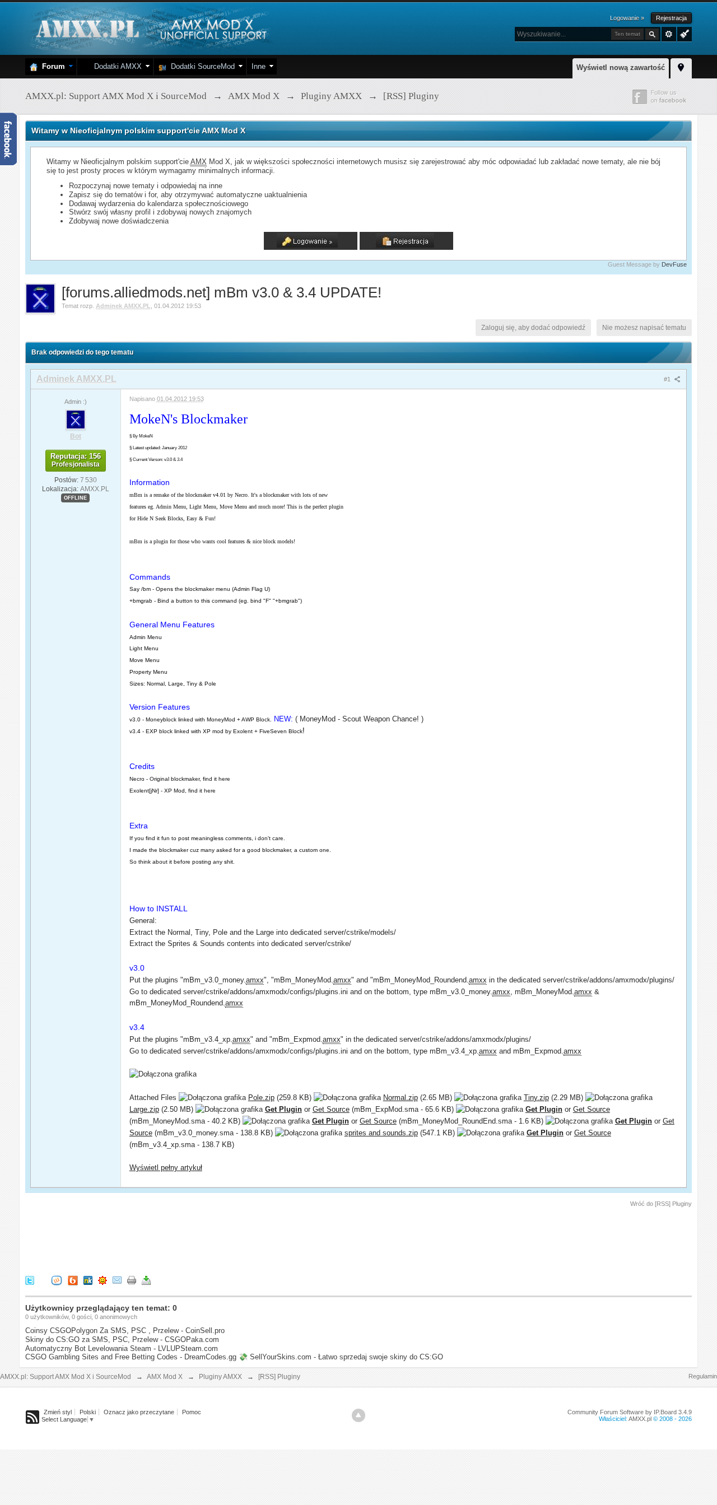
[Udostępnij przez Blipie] (73, 1280)
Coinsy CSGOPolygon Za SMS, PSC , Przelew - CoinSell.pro (125, 1330)
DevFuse (674, 264)
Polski (88, 1412)
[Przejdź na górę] (358, 1415)
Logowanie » (627, 18)
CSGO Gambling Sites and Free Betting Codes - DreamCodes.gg (130, 1357)
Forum (51, 66)
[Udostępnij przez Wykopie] (56, 1280)
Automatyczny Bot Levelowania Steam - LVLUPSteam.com (121, 1348)
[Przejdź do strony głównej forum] (149, 28)
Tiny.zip (536, 1097)
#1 (668, 379)
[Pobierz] (146, 1280)
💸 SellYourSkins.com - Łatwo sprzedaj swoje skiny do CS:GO (341, 1357)
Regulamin (702, 1376)
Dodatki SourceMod (200, 66)
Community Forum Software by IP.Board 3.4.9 (629, 1412)
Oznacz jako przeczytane (139, 1412)
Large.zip (144, 1109)
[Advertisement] (229, 1239)
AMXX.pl (639, 1418)
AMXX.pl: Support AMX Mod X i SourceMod (65, 1377)
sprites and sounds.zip (381, 1133)
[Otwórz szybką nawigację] (681, 66)
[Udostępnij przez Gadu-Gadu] (102, 1280)
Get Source (331, 1109)
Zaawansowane (669, 34)
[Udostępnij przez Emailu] (117, 1280)
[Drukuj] (131, 1280)
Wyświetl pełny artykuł (165, 1167)
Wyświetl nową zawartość (620, 67)
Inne (259, 66)
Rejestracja (671, 18)
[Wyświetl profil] (76, 419)
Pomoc (191, 1412)
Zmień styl (58, 1412)
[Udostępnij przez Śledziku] (87, 1280)
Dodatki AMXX (116, 66)
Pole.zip (261, 1097)
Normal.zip (400, 1097)
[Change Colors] (683, 33)
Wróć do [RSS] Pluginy (661, 1203)
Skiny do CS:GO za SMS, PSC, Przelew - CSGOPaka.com (122, 1339)
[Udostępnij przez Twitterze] (29, 1280)
